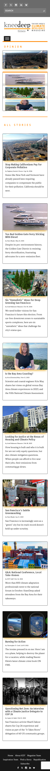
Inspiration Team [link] (10, 759)
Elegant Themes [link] (22, 752)
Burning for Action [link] (15, 641)
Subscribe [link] (25, 763)
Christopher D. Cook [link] (13, 645)
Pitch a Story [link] (26, 759)
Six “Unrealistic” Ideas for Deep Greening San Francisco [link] (23, 301)
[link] (6, 5)
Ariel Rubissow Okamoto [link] (15, 307)
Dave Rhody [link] (11, 241)
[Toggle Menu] (7, 38)
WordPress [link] (39, 752)
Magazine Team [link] (34, 755)
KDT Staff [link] (10, 579)
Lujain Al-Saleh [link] (12, 718)
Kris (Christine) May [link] (13, 377)
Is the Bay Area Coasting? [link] (19, 373)
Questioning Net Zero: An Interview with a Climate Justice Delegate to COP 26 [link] (24, 711)
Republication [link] (39, 759)
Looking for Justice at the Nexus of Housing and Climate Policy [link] (24, 438)
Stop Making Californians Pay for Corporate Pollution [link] (25, 59)
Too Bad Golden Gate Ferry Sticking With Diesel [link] (24, 236)
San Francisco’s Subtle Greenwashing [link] (17, 512)
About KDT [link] (20, 755)
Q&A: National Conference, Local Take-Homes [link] (23, 574)
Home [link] (10, 755)
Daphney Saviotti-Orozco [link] (15, 171)
